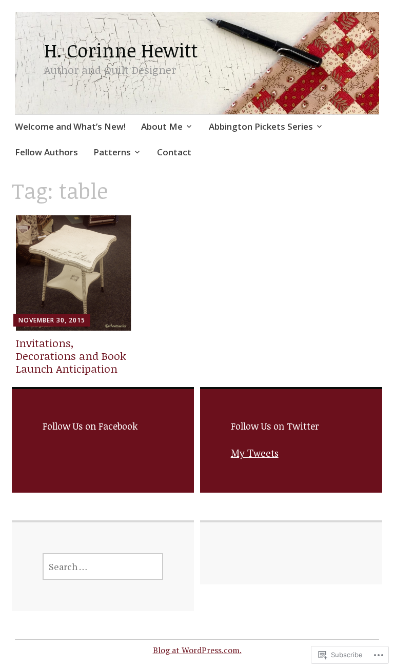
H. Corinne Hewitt (121, 50)
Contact (174, 152)
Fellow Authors (46, 152)
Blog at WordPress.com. (197, 650)
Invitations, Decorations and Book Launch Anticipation (71, 355)
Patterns (112, 152)
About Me (162, 126)
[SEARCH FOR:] (103, 566)
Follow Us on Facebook (90, 426)
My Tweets (255, 453)
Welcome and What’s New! (70, 126)
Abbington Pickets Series (261, 126)
